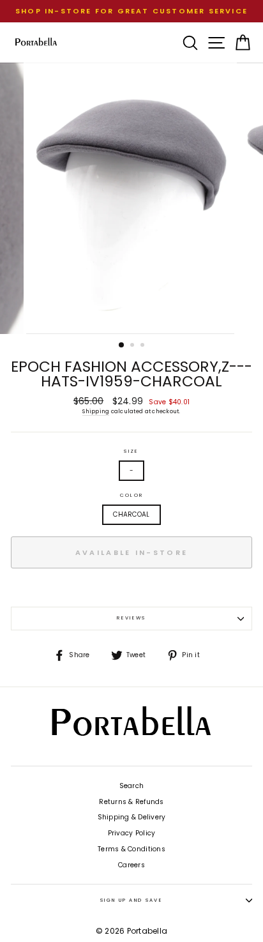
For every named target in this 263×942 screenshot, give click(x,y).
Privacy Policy (132, 833)
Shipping (95, 411)
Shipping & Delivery (132, 817)
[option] (131, 11)
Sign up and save (131, 900)
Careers (131, 865)
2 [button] (133, 346)
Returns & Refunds (131, 802)
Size (131, 451)
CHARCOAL (131, 514)
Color (131, 495)
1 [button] (122, 345)
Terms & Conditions (131, 849)
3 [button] (143, 346)
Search (131, 786)
